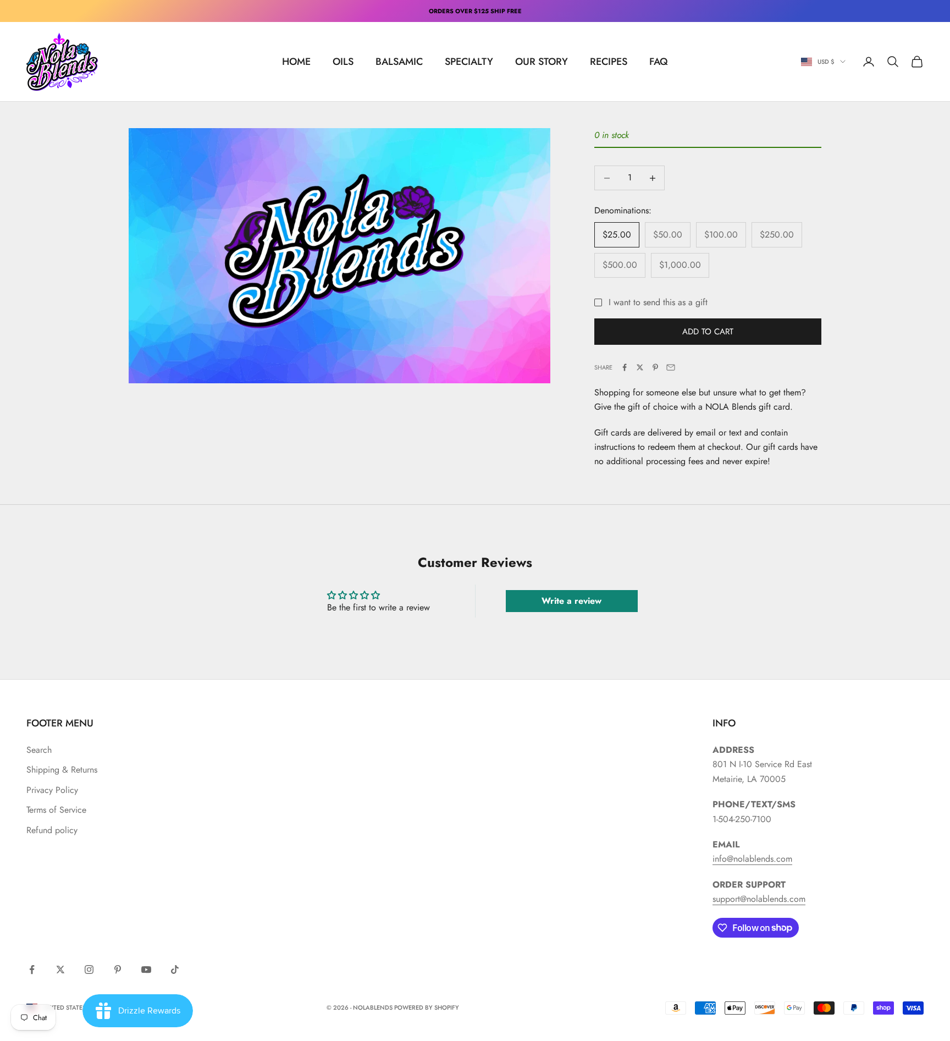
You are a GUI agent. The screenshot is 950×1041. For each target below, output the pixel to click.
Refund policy (52, 830)
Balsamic (399, 61)
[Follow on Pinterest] (117, 969)
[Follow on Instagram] (89, 969)
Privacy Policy (52, 790)
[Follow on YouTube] (146, 969)
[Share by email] (670, 367)
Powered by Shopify (426, 1007)
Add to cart (707, 332)
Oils (343, 61)
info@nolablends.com (752, 858)
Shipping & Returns (61, 769)
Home (296, 61)
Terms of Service (56, 809)
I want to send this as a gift (658, 302)
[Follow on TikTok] (174, 969)
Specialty (469, 61)
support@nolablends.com (758, 899)
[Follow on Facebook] (31, 969)
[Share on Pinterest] (655, 367)
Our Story (541, 61)
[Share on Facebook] (624, 367)
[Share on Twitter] (640, 367)
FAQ (658, 61)
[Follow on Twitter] (60, 969)
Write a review (571, 600)
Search (39, 749)
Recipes (608, 61)
